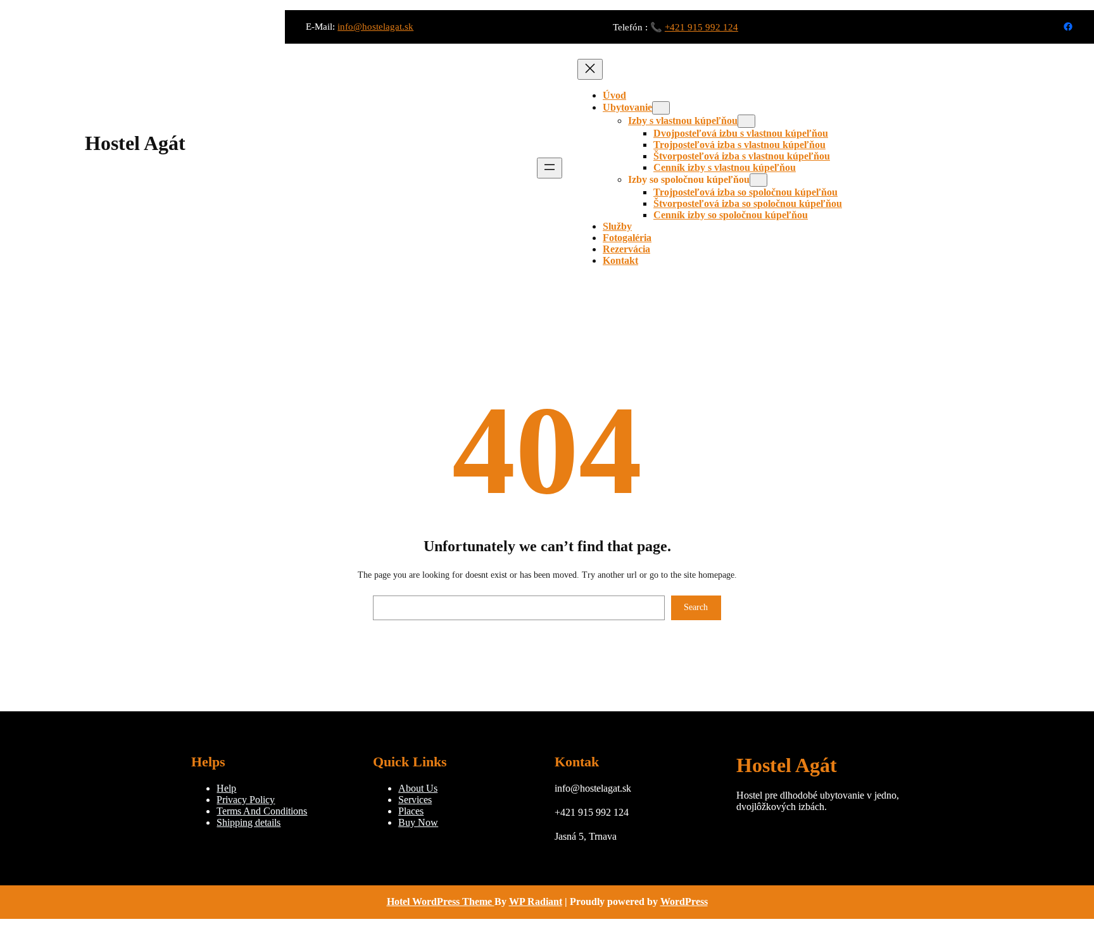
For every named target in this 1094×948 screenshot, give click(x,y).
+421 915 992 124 (701, 27)
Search (696, 607)
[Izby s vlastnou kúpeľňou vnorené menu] (746, 121)
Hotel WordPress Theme (440, 901)
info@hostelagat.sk (375, 27)
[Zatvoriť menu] (590, 69)
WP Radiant (535, 901)
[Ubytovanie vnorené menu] (661, 108)
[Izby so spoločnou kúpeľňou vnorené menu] (758, 180)
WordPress (684, 901)
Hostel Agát (135, 143)
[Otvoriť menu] (549, 168)
